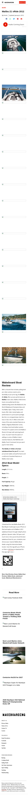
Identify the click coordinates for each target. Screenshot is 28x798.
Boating (3, 757)
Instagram (4, 743)
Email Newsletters (6, 738)
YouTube (4, 748)
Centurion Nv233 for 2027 (13, 677)
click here (11, 549)
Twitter (3, 745)
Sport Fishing (5, 767)
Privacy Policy (5, 723)
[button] (6, 19)
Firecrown (4, 789)
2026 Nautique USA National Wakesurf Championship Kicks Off (14, 702)
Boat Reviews (10, 574)
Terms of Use (5, 725)
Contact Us (4, 728)
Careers (3, 730)
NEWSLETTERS (22, 2)
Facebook (4, 740)
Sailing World (5, 762)
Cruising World (5, 760)
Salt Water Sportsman (7, 765)
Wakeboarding (5, 772)
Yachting (4, 770)
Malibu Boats (11, 576)
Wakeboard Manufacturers (13, 578)
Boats (4, 8)
